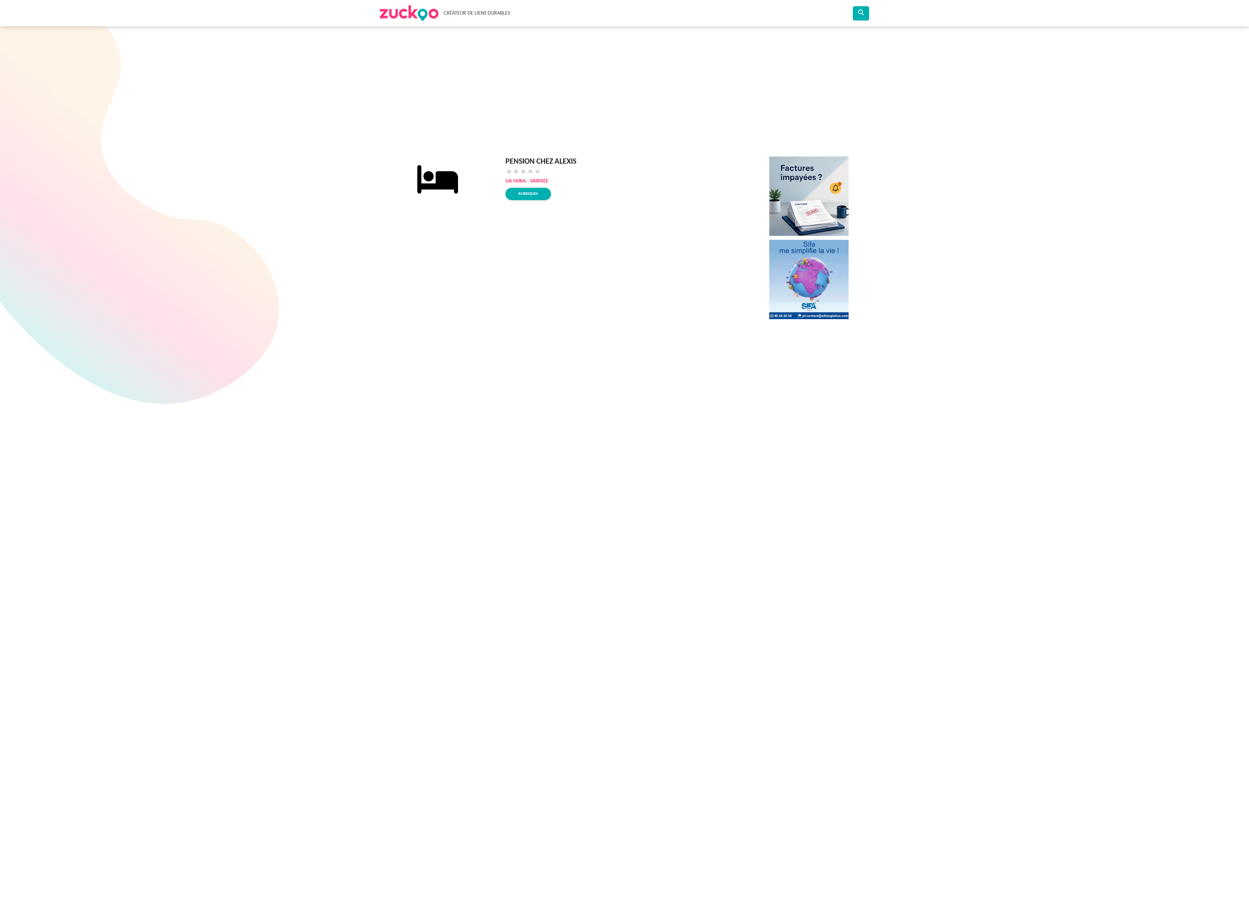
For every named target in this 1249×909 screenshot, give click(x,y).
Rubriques (528, 194)
